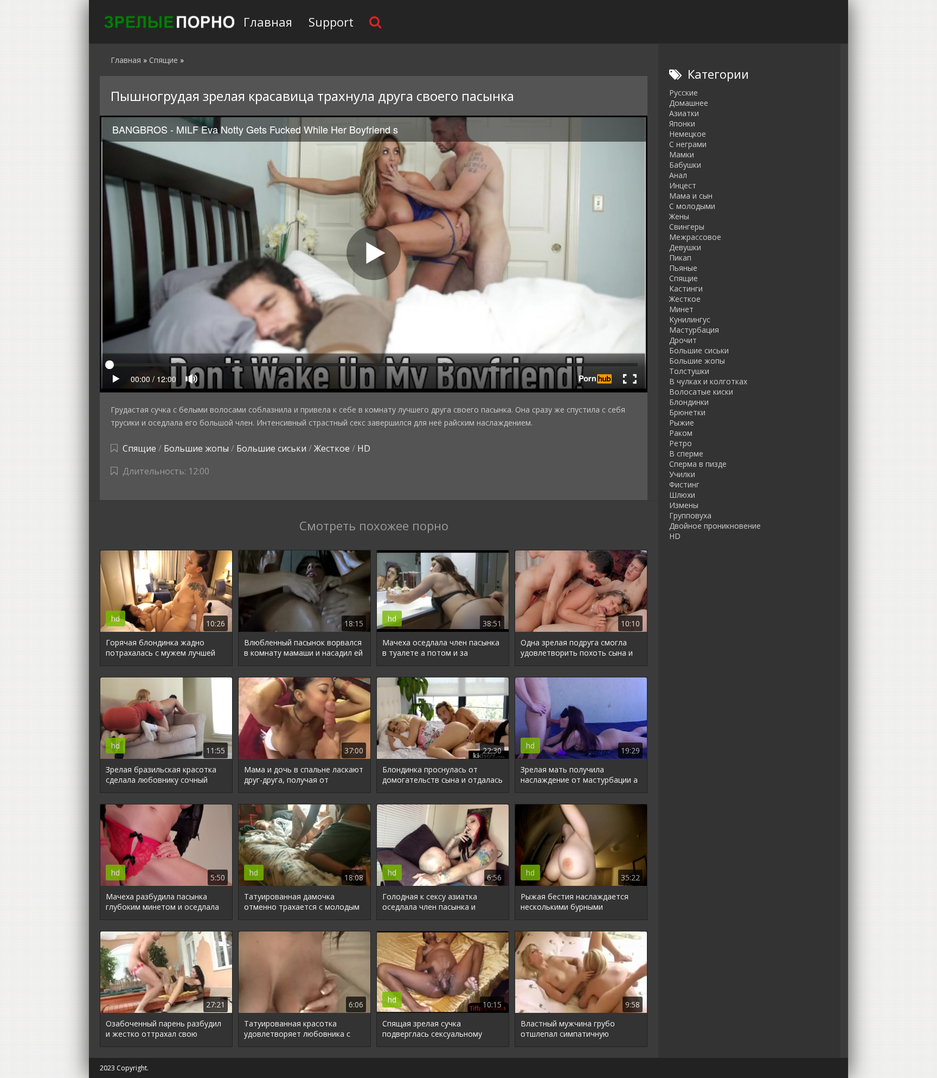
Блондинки (689, 402)
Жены (679, 216)
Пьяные (683, 268)
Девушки (685, 247)
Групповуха (690, 515)
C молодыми (692, 206)
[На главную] (167, 21)
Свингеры (686, 226)
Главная (267, 22)
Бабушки (685, 165)
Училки (682, 474)
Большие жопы (196, 448)
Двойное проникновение (715, 526)
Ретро (680, 443)
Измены (683, 505)
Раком (680, 433)
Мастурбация (694, 330)
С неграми (688, 144)
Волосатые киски (701, 391)
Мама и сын (691, 196)
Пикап (680, 257)
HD (363, 448)
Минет (681, 309)
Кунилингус (689, 319)
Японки (682, 123)
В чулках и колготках (708, 381)
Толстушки (689, 371)
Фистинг (684, 484)
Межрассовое (695, 237)
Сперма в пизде (698, 464)
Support (331, 22)
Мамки (681, 154)
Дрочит (683, 340)
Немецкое (687, 134)
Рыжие (681, 422)
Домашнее (688, 103)
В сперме (686, 453)
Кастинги (686, 288)
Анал (678, 175)
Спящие (139, 448)
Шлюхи (682, 495)
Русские (683, 92)
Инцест (682, 185)
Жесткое (332, 448)
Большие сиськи (271, 448)
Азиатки (684, 113)
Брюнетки (687, 412)
